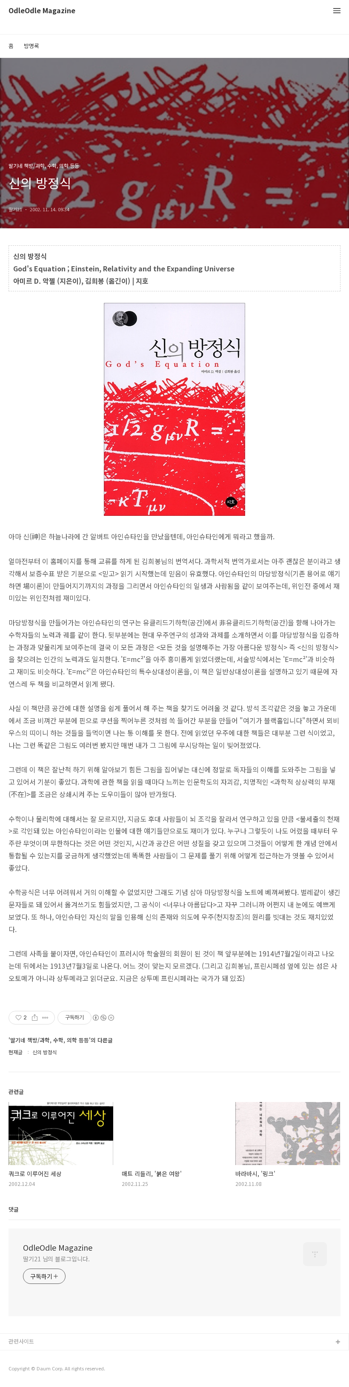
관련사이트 (21, 1341)
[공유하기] (34, 1017)
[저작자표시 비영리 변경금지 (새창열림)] (103, 1017)
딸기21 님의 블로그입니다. (56, 1259)
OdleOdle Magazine (42, 10)
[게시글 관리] (45, 1017)
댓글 (14, 1209)
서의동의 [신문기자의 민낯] (40, 1356)
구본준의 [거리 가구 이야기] (41, 1370)
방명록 (31, 46)
